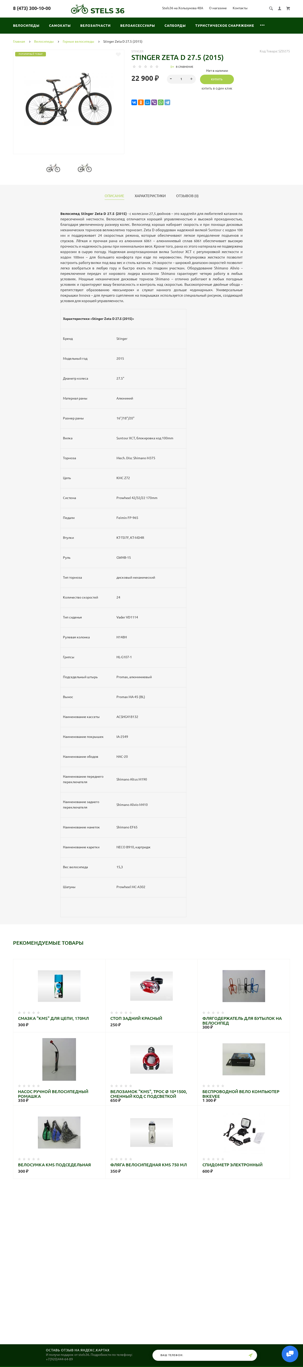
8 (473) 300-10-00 (32, 8)
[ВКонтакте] (134, 102)
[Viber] (154, 102)
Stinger (137, 51)
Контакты (240, 8)
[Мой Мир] (147, 102)
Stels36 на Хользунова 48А (182, 8)
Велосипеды (26, 25)
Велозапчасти (95, 25)
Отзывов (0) (187, 196)
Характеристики (150, 196)
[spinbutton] (181, 79)
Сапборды (175, 25)
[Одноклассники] (141, 102)
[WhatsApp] (161, 102)
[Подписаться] (250, 1355)
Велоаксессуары (137, 25)
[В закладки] (118, 54)
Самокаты (60, 25)
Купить (217, 79)
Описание (114, 196)
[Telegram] (167, 102)
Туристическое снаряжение (224, 25)
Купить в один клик (217, 88)
